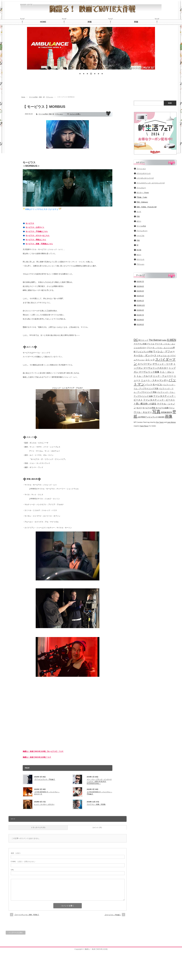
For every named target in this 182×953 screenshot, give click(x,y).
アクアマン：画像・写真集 (96, 804)
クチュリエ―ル (163, 356)
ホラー (138, 221)
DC (136, 339)
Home (23, 97)
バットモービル (153, 384)
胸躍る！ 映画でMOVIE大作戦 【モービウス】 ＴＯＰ (43, 751)
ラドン (172, 408)
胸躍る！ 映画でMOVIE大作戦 (96, 949)
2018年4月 (140, 310)
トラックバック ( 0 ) (38, 827)
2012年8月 (140, 320)
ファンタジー (141, 188)
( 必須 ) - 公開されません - (23, 861)
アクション (49, 97)
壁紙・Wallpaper (142, 202)
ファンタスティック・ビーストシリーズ (150, 183)
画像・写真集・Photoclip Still (146, 207)
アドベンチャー (141, 231)
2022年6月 (140, 286)
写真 (156, 411)
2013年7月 (140, 315)
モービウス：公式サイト (35, 227)
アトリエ (150, 344)
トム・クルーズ (144, 376)
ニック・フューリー (163, 376)
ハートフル (140, 235)
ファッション (141, 168)
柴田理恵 (161, 417)
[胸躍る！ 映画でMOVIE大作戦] (26, 4)
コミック (150, 359)
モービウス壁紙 (148, 408)
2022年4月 (140, 291)
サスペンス (140, 259)
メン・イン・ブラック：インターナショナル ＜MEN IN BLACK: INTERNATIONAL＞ (99, 781)
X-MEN (171, 339)
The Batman (155, 340)
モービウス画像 (162, 408)
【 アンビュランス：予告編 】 (44, 779)
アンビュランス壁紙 (144, 352)
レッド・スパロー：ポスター (44, 804)
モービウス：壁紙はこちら (36, 240)
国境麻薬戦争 (166, 412)
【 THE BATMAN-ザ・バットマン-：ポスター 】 (47, 793)
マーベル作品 (33, 97)
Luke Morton (171, 422)
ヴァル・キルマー (143, 412)
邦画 (138, 216)
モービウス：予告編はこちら (37, 231)
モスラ (139, 408)
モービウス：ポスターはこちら (37, 236)
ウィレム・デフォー (164, 351)
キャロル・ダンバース (145, 355)
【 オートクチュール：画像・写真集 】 (26, 914)
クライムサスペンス (143, 173)
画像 (168, 416)
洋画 (40, 97)
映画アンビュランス (149, 417)
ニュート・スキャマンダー (154, 380)
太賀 (139, 417)
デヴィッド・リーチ (162, 364)
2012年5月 (140, 324)
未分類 (138, 250)
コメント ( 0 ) (97, 827)
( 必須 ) (15, 853)
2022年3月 (140, 296)
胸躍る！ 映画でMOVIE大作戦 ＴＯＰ (37, 757)
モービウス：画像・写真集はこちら (39, 244)
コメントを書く (75, 114)
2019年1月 (140, 300)
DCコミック (143, 340)
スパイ (138, 211)
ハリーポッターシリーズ (145, 178)
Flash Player (144, 426)
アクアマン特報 (140, 344)
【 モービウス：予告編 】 (112, 915)
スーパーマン (144, 364)
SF (44, 97)
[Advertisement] (91, 86)
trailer (164, 340)
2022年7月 (140, 281)
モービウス (30, 223)
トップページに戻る (16, 932)
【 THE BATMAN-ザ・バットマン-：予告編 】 (99, 793)
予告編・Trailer (141, 197)
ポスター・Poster (142, 192)
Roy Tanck (160, 422)
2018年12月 (140, 305)
